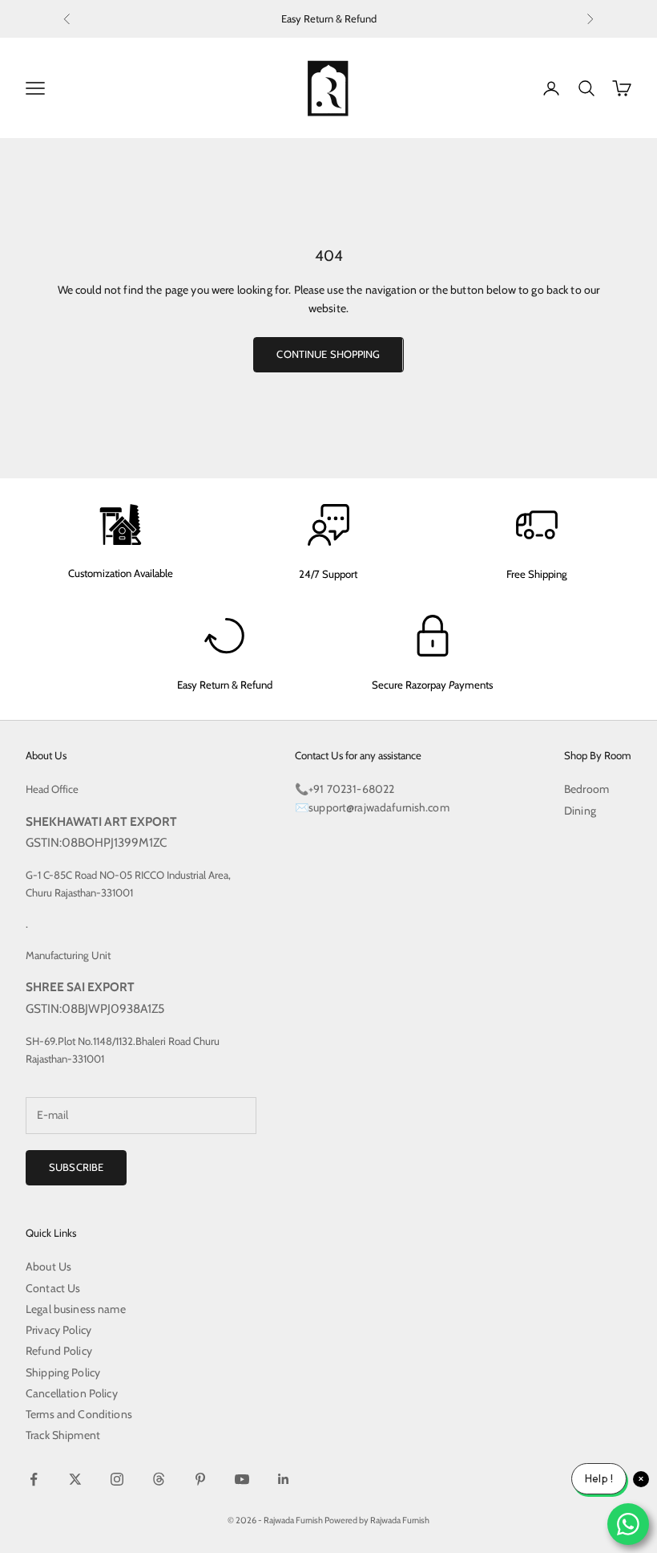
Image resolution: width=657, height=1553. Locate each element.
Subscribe (76, 1167)
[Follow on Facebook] (34, 1479)
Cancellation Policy (72, 1393)
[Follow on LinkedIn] (284, 1479)
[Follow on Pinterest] (200, 1479)
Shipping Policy (63, 1372)
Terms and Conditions (79, 1414)
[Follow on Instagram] (117, 1479)
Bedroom (586, 789)
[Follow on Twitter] (75, 1479)
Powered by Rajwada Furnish (376, 1520)
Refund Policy (59, 1351)
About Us (48, 1266)
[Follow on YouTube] (242, 1479)
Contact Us (53, 1288)
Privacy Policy (58, 1330)
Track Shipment (63, 1435)
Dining (580, 810)
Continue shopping (328, 354)
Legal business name (76, 1309)
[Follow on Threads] (159, 1479)
